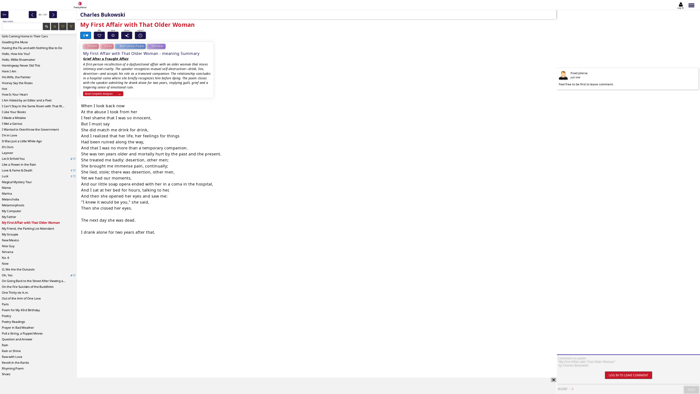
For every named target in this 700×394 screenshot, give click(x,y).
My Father (9, 217)
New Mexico (10, 240)
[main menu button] (693, 5)
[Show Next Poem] (53, 14)
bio (4, 14)
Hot (4, 89)
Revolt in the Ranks (15, 362)
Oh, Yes (37, 275)
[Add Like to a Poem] (99, 35)
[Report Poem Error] (140, 35)
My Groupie (10, 234)
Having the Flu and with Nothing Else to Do (32, 48)
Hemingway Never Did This (21, 65)
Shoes (6, 374)
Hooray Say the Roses (17, 83)
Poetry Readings (13, 322)
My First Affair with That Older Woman (31, 223)
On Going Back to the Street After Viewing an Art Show (39, 281)
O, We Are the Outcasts (18, 269)
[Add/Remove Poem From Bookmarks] (113, 35)
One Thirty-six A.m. (15, 292)
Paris (5, 304)
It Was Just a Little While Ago (22, 141)
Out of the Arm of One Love (21, 298)
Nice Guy (8, 246)
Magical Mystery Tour (17, 182)
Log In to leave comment (628, 375)
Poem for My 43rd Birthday (21, 310)
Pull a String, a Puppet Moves (22, 333)
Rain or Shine (11, 351)
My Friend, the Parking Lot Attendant (28, 228)
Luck (37, 176)
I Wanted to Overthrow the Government (30, 129)
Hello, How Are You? (16, 54)
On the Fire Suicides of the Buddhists (28, 287)
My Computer (11, 211)
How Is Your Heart (15, 94)
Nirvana (7, 252)
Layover (7, 153)
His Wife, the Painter (16, 77)
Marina (7, 193)
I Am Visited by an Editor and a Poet (27, 100)
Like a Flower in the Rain (19, 164)
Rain (5, 345)
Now (5, 263)
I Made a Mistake (14, 118)
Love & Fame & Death (37, 170)
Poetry (6, 316)
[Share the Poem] (126, 35)
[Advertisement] (274, 386)
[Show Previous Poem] (32, 14)
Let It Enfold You (37, 159)
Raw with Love (12, 357)
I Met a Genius (12, 123)
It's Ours (7, 147)
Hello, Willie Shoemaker (18, 59)
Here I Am (9, 71)
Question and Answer (17, 339)
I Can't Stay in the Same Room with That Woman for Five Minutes (39, 106)
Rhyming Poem (13, 368)
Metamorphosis (13, 205)
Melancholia (10, 199)
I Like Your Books (14, 112)
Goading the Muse (15, 42)
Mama (6, 188)
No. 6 (5, 258)
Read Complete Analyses (99, 93)
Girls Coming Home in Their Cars (25, 36)
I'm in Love (9, 135)
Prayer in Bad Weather (18, 327)
